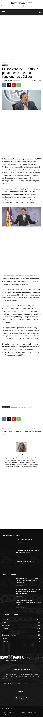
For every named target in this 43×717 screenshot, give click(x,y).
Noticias (9, 62)
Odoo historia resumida (23, 539)
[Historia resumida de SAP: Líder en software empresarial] (8, 553)
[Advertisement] (21, 38)
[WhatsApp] (18, 85)
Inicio (3, 62)
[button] (40, 12)
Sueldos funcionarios (25, 407)
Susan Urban (8, 80)
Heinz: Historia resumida (32, 432)
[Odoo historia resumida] (8, 543)
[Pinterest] (14, 85)
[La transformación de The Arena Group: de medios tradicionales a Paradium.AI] (8, 582)
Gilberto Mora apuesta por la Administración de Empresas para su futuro (28, 602)
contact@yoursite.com (18, 683)
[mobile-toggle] (3, 12)
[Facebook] (4, 85)
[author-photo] (21, 452)
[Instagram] (21, 698)
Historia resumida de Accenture (26, 561)
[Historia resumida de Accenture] (8, 564)
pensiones (14, 407)
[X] (9, 85)
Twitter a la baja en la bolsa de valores (11, 433)
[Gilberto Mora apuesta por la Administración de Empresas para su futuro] (8, 603)
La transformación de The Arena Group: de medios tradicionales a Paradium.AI (26, 581)
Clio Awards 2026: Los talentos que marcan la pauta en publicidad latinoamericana (27, 591)
